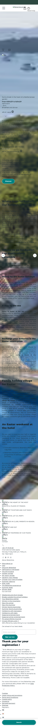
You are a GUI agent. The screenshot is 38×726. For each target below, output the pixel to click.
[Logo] (19, 7)
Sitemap (5, 705)
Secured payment (8, 703)
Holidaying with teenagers (11, 611)
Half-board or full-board (10, 569)
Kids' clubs (6, 583)
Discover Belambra (9, 568)
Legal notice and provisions (12, 695)
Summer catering (8, 581)
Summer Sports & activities (12, 609)
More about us (7, 563)
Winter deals (6, 589)
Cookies (5, 693)
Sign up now (10, 637)
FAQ (3, 565)
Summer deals (7, 587)
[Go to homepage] (4, 539)
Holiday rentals (7, 573)
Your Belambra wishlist (10, 599)
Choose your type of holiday (12, 579)
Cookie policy (7, 699)
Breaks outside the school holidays (15, 597)
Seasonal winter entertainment (13, 617)
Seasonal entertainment (11, 615)
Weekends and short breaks (12, 595)
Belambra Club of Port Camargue (23, 319)
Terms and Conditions (10, 697)
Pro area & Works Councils (11, 619)
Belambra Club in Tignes (22, 290)
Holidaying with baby (10, 613)
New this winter (8, 603)
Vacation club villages (10, 577)
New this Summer (8, 605)
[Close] (5, 116)
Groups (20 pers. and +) (10, 621)
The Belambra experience (11, 585)
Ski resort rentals (8, 575)
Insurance (5, 701)
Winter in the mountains (11, 601)
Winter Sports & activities (11, 607)
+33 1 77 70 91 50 (7, 548)
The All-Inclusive (8, 571)
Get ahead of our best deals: (12, 626)
